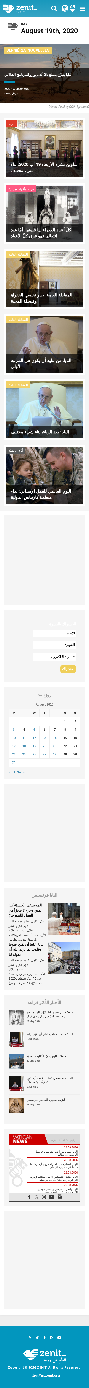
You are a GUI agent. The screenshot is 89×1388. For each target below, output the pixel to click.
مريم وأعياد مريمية (21, 189)
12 (34, 738)
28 (54, 754)
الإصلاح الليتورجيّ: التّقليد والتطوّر (46, 1056)
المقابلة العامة (18, 254)
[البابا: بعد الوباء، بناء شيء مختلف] (44, 409)
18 (24, 746)
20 (44, 746)
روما (11, 124)
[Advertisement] (44, 560)
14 (54, 738)
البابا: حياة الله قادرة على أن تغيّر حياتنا (49, 1034)
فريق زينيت (11, 93)
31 (14, 762)
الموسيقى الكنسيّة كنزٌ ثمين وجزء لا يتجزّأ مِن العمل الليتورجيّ (25, 910)
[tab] (26, 1139)
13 (44, 738)
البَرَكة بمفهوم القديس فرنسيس (46, 1099)
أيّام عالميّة (16, 450)
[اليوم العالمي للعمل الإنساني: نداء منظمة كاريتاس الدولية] (44, 474)
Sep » (21, 772)
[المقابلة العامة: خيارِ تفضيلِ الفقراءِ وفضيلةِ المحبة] (44, 278)
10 (14, 738)
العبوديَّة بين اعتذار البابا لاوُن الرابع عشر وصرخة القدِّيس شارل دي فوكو (50, 1014)
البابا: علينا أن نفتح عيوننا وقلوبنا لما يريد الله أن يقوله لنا (27, 949)
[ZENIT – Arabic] (25, 9)
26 (34, 754)
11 (24, 738)
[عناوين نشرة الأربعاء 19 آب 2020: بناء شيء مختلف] (44, 148)
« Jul (12, 772)
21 (54, 746)
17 (14, 746)
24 (14, 754)
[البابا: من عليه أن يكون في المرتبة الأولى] (44, 344)
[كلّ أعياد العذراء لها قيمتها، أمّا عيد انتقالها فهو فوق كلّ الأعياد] (44, 213)
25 (24, 754)
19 (34, 746)
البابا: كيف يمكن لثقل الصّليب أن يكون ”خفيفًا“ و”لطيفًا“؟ (49, 1080)
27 (44, 754)
